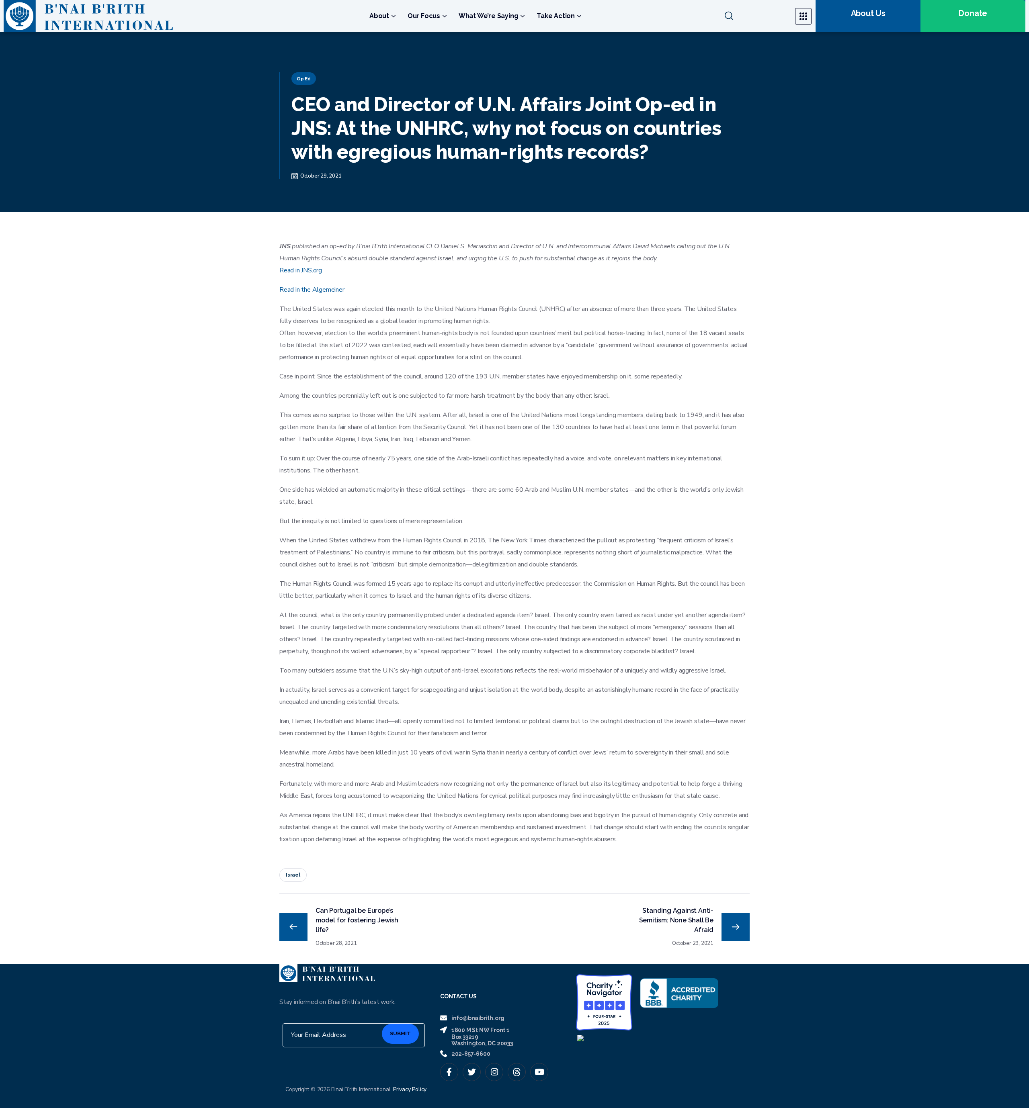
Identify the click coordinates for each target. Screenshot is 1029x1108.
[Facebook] (449, 1072)
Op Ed (304, 79)
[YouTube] (539, 1072)
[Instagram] (494, 1072)
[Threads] (517, 1072)
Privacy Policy (409, 1089)
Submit (400, 1033)
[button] (755, 16)
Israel (293, 875)
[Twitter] (472, 1072)
